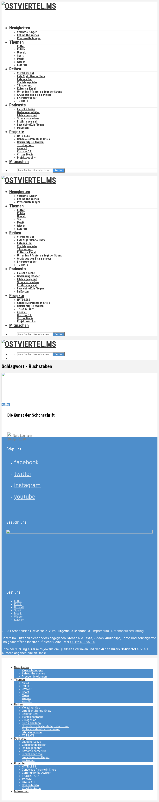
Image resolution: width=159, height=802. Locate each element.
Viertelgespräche (27, 82)
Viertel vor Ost (25, 73)
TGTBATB (23, 101)
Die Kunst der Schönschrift (31, 415)
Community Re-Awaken (30, 142)
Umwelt (21, 52)
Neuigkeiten (19, 27)
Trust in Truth (25, 145)
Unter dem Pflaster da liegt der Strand (39, 91)
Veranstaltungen (27, 32)
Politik (21, 49)
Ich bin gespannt (27, 115)
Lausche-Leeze (26, 109)
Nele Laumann (22, 436)
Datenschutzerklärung (127, 631)
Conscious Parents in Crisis (33, 139)
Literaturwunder (26, 97)
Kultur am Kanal (26, 88)
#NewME (22, 148)
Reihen (15, 68)
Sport (20, 55)
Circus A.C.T (24, 151)
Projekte (16, 131)
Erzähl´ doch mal (27, 121)
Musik (20, 58)
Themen (16, 42)
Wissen (21, 61)
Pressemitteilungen (29, 38)
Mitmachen (19, 161)
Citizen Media (25, 154)
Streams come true (28, 118)
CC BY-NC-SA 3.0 (82, 642)
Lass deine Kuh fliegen (30, 124)
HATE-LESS (23, 135)
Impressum (100, 631)
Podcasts (17, 105)
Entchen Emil (24, 79)
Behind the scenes (28, 35)
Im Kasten (23, 127)
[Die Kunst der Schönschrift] (37, 401)
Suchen (58, 170)
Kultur (21, 46)
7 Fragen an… (25, 85)
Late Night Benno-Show (31, 76)
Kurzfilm (22, 64)
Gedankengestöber (28, 112)
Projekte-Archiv (26, 157)
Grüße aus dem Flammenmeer (34, 94)
